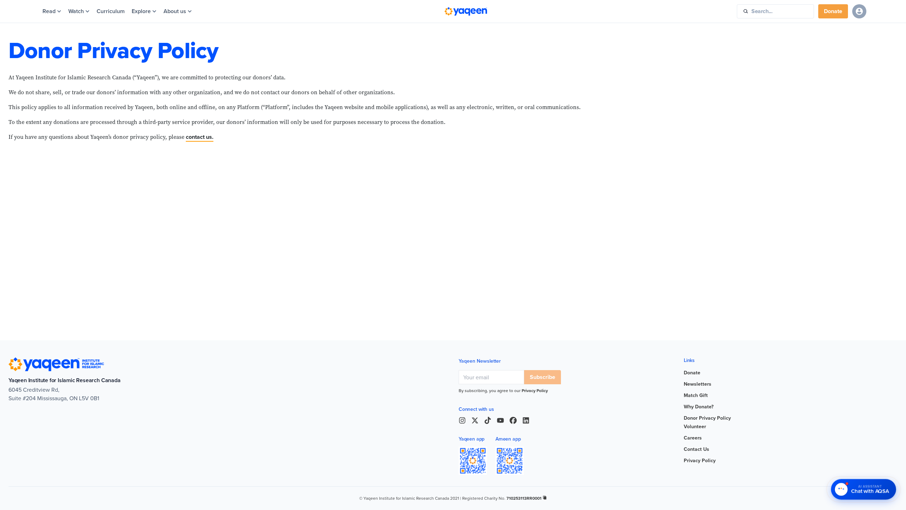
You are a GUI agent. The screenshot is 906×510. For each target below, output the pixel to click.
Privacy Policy (535, 390)
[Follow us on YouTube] (500, 420)
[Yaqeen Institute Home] (465, 11)
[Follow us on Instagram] (462, 420)
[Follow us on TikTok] (487, 420)
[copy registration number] (545, 497)
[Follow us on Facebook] (513, 420)
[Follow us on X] (474, 420)
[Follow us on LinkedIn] (525, 420)
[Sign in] (859, 11)
